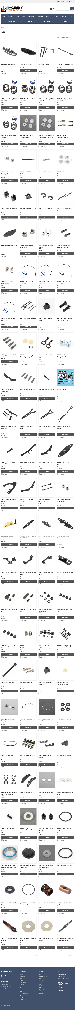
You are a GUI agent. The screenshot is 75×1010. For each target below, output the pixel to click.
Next (70, 955)
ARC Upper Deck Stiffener (9, 463)
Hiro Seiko (31, 16)
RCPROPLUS (11, 21)
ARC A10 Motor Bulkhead (65, 572)
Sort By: (58, 37)
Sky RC (30, 21)
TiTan (70, 16)
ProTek (65, 21)
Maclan (40, 16)
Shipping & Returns (7, 986)
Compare (5, 73)
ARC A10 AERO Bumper (8, 64)
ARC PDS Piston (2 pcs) (46, 792)
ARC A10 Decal (61, 389)
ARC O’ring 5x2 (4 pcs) (27, 829)
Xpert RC (48, 16)
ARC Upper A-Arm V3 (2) (8, 355)
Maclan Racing (43, 976)
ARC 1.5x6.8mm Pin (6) (46, 172)
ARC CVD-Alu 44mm (7, 682)
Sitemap (3, 988)
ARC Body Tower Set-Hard (28, 318)
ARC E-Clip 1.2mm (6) (45, 208)
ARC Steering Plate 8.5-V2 (47, 536)
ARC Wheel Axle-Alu (26, 682)
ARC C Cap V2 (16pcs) (64, 646)
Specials (11, 16)
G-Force (57, 16)
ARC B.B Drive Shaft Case (28, 208)
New (4, 16)
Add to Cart (28, 70)
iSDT (40, 991)
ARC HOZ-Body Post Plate (28, 463)
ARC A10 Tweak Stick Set (65, 64)
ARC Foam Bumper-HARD (9, 245)
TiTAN (40, 982)
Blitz (64, 16)
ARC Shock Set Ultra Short (28, 755)
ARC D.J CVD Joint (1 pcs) (47, 902)
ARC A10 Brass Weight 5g (9, 536)
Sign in (58, 1)
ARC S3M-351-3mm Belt (8, 755)
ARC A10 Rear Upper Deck (47, 426)
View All (41, 993)
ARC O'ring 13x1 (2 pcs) (64, 865)
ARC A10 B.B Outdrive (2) (9, 208)
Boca (23, 16)
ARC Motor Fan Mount (64, 755)
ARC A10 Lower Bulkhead (9, 572)
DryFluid (47, 21)
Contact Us (4, 984)
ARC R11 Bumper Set (26, 792)
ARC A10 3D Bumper (26, 64)
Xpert (40, 978)
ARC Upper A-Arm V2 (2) (27, 389)
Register (65, 1)
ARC (18, 16)
